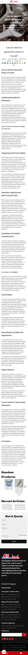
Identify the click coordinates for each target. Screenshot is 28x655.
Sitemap (24, 647)
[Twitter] (7, 639)
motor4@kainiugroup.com (13, 604)
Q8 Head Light (9, 489)
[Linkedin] (5, 639)
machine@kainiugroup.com (13, 614)
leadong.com (21, 649)
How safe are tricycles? (20, 507)
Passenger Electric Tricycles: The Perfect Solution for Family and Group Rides (7, 507)
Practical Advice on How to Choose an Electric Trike (7, 505)
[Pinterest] (12, 639)
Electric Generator (6, 84)
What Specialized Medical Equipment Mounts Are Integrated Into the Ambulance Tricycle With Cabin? (20, 505)
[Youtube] (10, 639)
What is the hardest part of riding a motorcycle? (20, 509)
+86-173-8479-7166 (14, 596)
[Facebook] (2, 639)
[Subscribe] (24, 634)
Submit (14, 541)
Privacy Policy (6, 649)
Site (20, 61)
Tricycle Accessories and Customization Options (7, 509)
